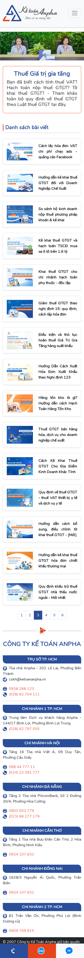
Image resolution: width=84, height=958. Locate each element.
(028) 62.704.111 (24, 694)
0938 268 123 (21, 688)
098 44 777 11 (22, 766)
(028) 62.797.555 (24, 728)
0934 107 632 (21, 854)
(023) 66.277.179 (24, 816)
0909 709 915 (21, 930)
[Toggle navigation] (74, 13)
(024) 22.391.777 (24, 772)
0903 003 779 (21, 810)
